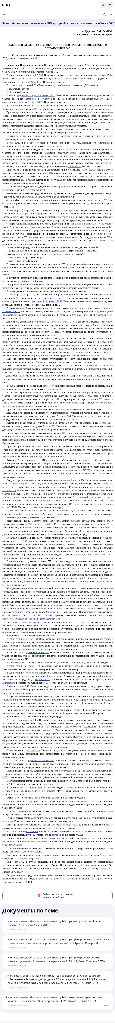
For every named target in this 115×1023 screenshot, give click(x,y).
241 (41, 82)
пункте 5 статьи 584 (60, 416)
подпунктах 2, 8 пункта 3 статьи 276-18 (55, 321)
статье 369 (23, 686)
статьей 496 (35, 787)
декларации (8, 882)
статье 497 (22, 824)
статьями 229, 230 (29, 82)
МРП (5, 777)
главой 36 (82, 109)
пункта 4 (43, 456)
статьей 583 (49, 581)
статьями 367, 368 (80, 662)
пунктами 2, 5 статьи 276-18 (85, 223)
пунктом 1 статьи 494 (41, 760)
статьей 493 (33, 750)
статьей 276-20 (34, 105)
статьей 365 (32, 639)
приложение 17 (55, 612)
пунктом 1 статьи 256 (72, 480)
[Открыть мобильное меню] (110, 5)
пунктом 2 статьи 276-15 (31, 102)
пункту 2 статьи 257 (36, 510)
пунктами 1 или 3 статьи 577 (97, 554)
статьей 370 (34, 666)
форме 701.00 (42, 679)
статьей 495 (8, 784)
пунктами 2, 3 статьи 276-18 (47, 301)
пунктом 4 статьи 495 (28, 774)
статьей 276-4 (105, 75)
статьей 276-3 (35, 75)
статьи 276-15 (74, 166)
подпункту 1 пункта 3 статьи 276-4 (36, 95)
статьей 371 (32, 672)
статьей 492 (32, 720)
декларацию (72, 119)
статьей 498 (32, 831)
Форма (9, 142)
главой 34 (34, 483)
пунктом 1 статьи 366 (37, 652)
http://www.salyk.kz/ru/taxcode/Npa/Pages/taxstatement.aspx (31, 618)
